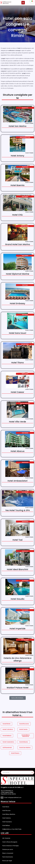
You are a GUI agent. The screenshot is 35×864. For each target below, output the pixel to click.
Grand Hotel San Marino (17, 244)
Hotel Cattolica (6, 818)
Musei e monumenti (7, 853)
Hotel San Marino (17, 126)
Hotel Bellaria (6, 825)
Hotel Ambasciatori (17, 480)
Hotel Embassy (17, 303)
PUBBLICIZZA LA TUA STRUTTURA (11, 829)
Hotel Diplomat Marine (17, 273)
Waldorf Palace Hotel (17, 687)
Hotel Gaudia (17, 599)
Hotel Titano (17, 362)
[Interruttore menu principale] (23, 2)
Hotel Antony (17, 155)
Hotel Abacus (17, 451)
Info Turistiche (6, 838)
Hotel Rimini (5, 807)
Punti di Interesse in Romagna (10, 845)
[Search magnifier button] (32, 772)
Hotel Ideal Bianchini (17, 569)
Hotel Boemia (17, 185)
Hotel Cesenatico (7, 822)
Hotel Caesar (17, 392)
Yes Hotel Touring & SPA (17, 510)
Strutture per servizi (7, 849)
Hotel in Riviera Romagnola (9, 842)
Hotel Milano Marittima (8, 814)
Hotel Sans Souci (17, 333)
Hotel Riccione (6, 810)
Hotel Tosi (17, 539)
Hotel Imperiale (17, 628)
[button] (17, 698)
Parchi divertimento (7, 857)
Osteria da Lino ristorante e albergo (17, 659)
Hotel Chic (17, 214)
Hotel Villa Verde (17, 421)
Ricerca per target (7, 860)
